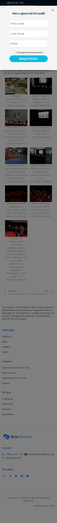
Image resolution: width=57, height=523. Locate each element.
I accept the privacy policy (29, 52)
